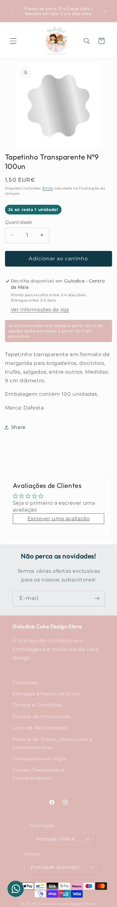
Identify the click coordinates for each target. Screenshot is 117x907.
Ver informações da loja (40, 309)
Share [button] (18, 427)
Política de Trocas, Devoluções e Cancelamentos (52, 743)
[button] (13, 41)
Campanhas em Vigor (39, 759)
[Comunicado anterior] (12, 11)
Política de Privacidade (41, 716)
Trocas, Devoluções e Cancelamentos (38, 774)
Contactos (25, 682)
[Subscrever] (97, 598)
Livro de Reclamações (39, 728)
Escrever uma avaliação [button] (58, 519)
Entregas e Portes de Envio (46, 694)
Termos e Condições (37, 705)
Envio (47, 188)
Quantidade (18, 222)
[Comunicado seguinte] (105, 11)
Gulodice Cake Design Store (67, 904)
